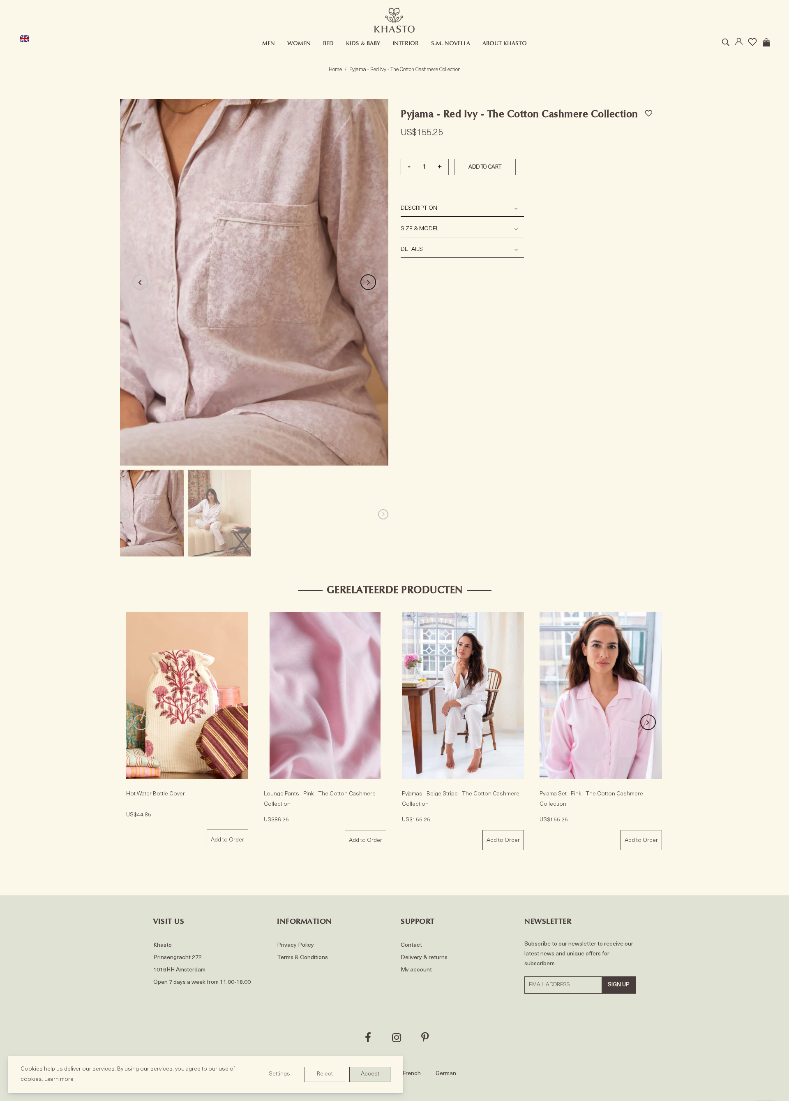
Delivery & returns (424, 958)
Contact (411, 945)
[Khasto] (394, 20)
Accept (370, 1074)
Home (335, 69)
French (411, 1074)
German (446, 1074)
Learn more (59, 1079)
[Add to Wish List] (648, 112)
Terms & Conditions (302, 958)
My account (416, 970)
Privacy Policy (295, 945)
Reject (325, 1074)
